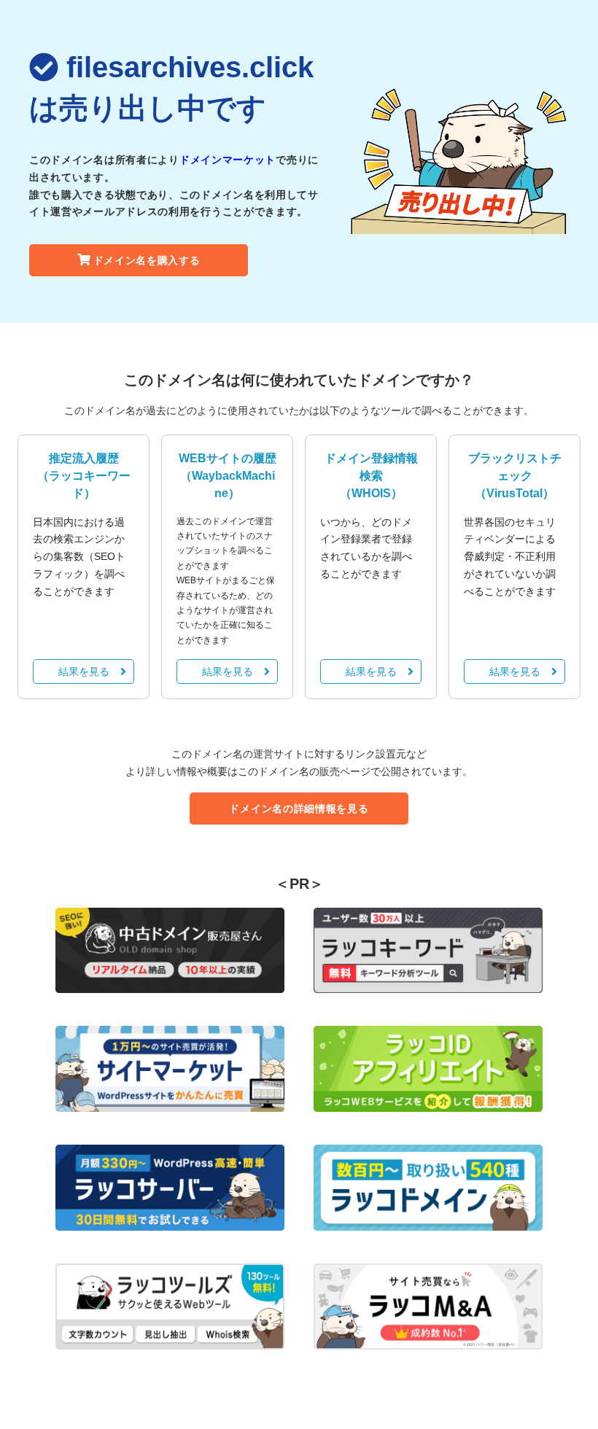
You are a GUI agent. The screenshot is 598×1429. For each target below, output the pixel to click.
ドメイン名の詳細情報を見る (298, 808)
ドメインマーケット (227, 160)
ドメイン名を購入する (147, 260)
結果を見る (83, 671)
